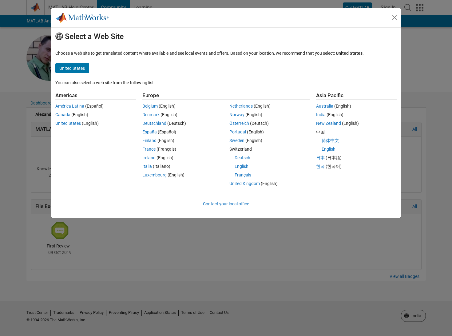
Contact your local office (226, 203)
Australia (324, 106)
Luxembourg (154, 174)
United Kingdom (244, 183)
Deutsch (242, 157)
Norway (236, 114)
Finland (149, 140)
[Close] (394, 17)
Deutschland (154, 123)
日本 (320, 157)
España (149, 131)
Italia (147, 166)
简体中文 (330, 140)
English (241, 166)
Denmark (151, 114)
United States (68, 123)
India (321, 114)
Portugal (237, 131)
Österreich (239, 123)
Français (243, 174)
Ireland (149, 157)
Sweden (236, 140)
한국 (320, 166)
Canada (62, 114)
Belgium (150, 106)
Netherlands (241, 106)
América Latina (69, 106)
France (149, 149)
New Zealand (328, 123)
